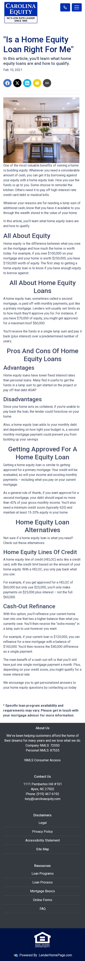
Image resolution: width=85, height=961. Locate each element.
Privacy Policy (42, 832)
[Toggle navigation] (77, 7)
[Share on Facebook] (7, 83)
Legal (43, 823)
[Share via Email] (37, 83)
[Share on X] (17, 83)
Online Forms (42, 900)
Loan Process (42, 882)
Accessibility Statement (42, 840)
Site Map (42, 849)
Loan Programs (43, 873)
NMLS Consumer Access (42, 760)
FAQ (43, 909)
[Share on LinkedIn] (27, 83)
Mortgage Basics (42, 891)
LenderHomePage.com (55, 955)
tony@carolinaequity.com (42, 799)
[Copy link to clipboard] (47, 83)
